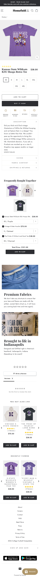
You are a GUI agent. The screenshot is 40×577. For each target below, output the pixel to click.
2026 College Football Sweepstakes (20, 541)
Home (4, 17)
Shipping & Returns (20, 168)
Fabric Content (20, 163)
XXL (33, 80)
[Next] (38, 427)
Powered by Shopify (20, 575)
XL (27, 80)
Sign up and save (19, 548)
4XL (23, 86)
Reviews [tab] (7, 378)
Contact (20, 515)
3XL (16, 86)
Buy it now (20, 103)
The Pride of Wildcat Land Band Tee (17, 236)
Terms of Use (20, 537)
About (20, 507)
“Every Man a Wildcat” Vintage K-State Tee (29, 481)
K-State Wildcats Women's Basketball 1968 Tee (11, 482)
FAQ (19, 518)
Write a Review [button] (21, 374)
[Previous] (1, 427)
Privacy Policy (20, 533)
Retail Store (20, 522)
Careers (20, 511)
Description (20, 122)
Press (20, 526)
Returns (20, 530)
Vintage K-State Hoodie (12, 226)
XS (6, 80)
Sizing (20, 158)
